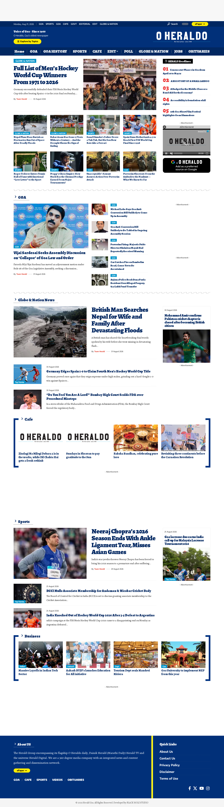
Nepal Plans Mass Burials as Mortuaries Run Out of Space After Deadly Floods (29, 140)
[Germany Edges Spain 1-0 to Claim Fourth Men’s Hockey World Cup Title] (27, 374)
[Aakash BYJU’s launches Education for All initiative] (88, 654)
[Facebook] (190, 788)
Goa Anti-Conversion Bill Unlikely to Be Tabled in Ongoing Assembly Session (129, 230)
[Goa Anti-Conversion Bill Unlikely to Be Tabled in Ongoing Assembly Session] (100, 227)
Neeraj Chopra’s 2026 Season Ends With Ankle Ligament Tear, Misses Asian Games (123, 541)
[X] (195, 788)
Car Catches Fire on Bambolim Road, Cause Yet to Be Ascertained (127, 265)
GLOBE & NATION (109, 24)
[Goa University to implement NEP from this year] (183, 654)
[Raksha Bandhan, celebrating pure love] (136, 438)
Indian (22, 666)
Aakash (70, 666)
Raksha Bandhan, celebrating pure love (136, 455)
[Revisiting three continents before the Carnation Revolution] (183, 438)
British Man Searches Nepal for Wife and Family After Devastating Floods (120, 320)
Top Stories (19, 382)
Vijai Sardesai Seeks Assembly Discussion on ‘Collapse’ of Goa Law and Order (49, 255)
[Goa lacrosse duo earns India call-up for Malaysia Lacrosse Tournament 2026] (186, 564)
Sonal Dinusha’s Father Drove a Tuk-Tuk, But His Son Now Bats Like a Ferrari (102, 140)
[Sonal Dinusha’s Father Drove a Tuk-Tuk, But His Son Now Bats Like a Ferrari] (103, 125)
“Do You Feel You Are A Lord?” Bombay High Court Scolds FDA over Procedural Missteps (94, 397)
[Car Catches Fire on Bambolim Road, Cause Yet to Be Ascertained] (100, 262)
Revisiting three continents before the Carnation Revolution (183, 455)
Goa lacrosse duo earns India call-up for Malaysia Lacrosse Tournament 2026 (184, 540)
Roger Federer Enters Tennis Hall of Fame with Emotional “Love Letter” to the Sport (29, 176)
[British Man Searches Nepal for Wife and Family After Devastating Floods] (50, 331)
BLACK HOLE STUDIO (137, 802)
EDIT (94, 24)
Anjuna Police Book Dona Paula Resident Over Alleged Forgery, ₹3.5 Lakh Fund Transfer (128, 283)
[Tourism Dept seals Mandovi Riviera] (136, 654)
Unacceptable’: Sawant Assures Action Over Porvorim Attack (103, 176)
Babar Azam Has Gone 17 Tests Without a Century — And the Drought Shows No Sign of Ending (66, 141)
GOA (41, 24)
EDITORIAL (84, 24)
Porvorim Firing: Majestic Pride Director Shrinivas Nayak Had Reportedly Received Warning (128, 248)
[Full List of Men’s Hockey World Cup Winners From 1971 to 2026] (119, 84)
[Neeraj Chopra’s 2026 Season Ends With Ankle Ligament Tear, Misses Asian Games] (50, 553)
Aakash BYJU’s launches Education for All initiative (88, 672)
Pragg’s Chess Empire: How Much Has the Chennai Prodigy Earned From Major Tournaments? (66, 178)
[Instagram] (207, 788)
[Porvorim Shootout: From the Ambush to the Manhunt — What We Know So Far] (139, 161)
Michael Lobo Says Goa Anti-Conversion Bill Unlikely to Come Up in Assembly (129, 213)
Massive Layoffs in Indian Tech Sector (38, 672)
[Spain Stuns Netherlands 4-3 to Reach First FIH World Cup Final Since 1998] (139, 125)
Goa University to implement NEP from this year (182, 672)
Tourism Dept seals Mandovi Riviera (132, 672)
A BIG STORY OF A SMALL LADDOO (190, 81)
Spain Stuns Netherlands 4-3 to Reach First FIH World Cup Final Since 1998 (139, 140)
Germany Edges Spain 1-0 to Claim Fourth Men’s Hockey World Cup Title (98, 371)
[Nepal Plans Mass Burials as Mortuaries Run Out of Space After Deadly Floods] (30, 125)
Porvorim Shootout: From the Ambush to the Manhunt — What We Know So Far (139, 176)
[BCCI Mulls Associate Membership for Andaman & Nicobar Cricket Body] (27, 593)
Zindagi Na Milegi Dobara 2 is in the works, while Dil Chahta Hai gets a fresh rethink (39, 457)
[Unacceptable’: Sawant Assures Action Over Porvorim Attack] (103, 161)
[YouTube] (202, 788)
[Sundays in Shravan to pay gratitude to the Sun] (88, 438)
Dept (117, 666)
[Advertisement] (112, 9)
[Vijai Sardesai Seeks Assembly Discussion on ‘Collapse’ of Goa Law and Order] (51, 226)
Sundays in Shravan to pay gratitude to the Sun (83, 455)
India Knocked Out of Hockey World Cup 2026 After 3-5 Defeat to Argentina (100, 615)
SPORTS (50, 24)
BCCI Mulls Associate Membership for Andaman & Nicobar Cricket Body (98, 591)
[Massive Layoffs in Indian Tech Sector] (41, 654)
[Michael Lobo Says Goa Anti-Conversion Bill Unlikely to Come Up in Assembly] (100, 209)
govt (74, 24)
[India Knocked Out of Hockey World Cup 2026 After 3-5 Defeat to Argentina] (27, 618)
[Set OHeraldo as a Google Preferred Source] (186, 165)
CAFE (65, 24)
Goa (58, 24)
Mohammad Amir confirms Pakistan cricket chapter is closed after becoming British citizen (184, 320)
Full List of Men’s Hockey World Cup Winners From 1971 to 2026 (46, 75)
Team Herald (21, 99)
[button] (172, 24)
